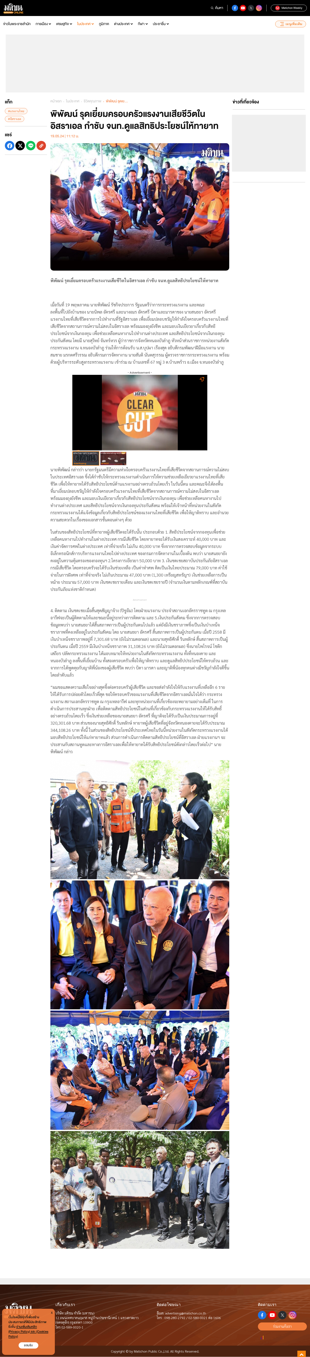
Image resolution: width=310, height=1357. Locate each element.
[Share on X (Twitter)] (20, 145)
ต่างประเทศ (121, 24)
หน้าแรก (56, 101)
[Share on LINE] (30, 145)
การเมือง (42, 24)
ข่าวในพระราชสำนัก (17, 24)
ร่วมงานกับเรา (282, 1326)
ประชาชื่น (159, 24)
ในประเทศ (83, 24)
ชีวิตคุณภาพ (92, 101)
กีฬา (141, 24)
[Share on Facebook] (9, 145)
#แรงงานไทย (16, 111)
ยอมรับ (28, 1345)
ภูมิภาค (104, 24)
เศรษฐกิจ (62, 24)
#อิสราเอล (14, 119)
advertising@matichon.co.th (185, 1313)
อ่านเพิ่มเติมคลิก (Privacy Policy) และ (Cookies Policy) (28, 1331)
